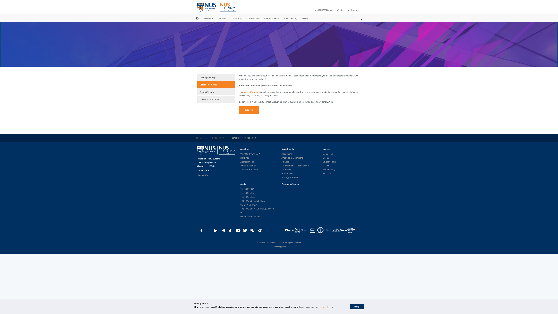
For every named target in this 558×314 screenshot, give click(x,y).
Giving (305, 18)
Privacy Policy (326, 307)
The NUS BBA (247, 188)
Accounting (286, 153)
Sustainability (329, 169)
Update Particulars (323, 9)
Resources (208, 18)
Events (340, 9)
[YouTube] (237, 230)
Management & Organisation (295, 165)
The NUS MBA (247, 196)
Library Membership (209, 99)
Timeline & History (249, 169)
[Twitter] (245, 230)
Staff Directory (290, 18)
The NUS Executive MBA (252, 200)
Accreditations (247, 161)
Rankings (244, 157)
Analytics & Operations (292, 157)
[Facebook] (201, 230)
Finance (285, 161)
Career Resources (208, 84)
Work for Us (328, 173)
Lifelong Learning (207, 77)
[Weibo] (259, 230)
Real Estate (287, 173)
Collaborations (253, 18)
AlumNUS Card (207, 91)
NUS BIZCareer (251, 91)
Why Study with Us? (250, 153)
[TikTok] (230, 230)
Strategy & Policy (289, 177)
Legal (271, 246)
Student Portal (329, 161)
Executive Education (250, 216)
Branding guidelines (281, 246)
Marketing (286, 169)
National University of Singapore (271, 242)
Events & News (271, 18)
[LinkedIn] (216, 230)
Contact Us (353, 9)
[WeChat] (252, 230)
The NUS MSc (247, 192)
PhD (242, 212)
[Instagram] (209, 230)
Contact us (328, 153)
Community (236, 18)
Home (197, 18)
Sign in (249, 110)
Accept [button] (356, 307)
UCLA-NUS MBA (248, 204)
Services (222, 18)
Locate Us (203, 174)
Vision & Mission (248, 165)
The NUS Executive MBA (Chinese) (257, 208)
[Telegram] (223, 230)
